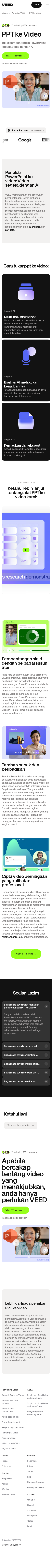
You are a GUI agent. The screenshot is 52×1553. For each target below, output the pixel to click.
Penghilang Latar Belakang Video (35, 1413)
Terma (30, 1471)
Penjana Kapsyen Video (13, 1427)
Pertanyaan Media (35, 1487)
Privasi (30, 1466)
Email (29, 1526)
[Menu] (47, 5)
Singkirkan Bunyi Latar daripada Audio (37, 1396)
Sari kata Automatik (11, 1422)
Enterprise (6, 1466)
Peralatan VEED (18, 13)
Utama (5, 13)
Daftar (36, 4)
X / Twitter (32, 1510)
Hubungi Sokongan (36, 1482)
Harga (5, 1461)
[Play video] (26, 550)
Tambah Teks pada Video (8, 1410)
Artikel (5, 1484)
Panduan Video (9, 1494)
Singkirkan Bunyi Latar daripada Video (37, 1405)
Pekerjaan (32, 1461)
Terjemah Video (9, 1448)
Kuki (29, 1477)
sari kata (9, 229)
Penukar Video (8, 1438)
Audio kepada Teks (10, 1417)
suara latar (34, 226)
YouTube (31, 1499)
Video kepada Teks (10, 1443)
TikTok (30, 1521)
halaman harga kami (12, 936)
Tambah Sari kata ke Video (10, 1402)
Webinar (6, 1489)
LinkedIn (31, 1505)
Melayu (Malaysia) (10, 1545)
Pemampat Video (10, 1432)
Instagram (32, 1515)
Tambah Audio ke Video (13, 1395)
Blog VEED (7, 1478)
